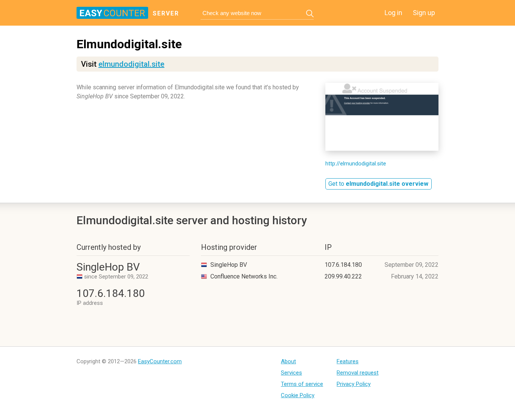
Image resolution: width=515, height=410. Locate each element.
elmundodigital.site (131, 64)
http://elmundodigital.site (355, 163)
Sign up (424, 13)
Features (348, 361)
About (288, 361)
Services (291, 372)
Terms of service (302, 384)
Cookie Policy (297, 395)
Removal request (358, 372)
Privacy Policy (354, 384)
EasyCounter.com (160, 361)
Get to (378, 183)
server (166, 13)
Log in (393, 13)
